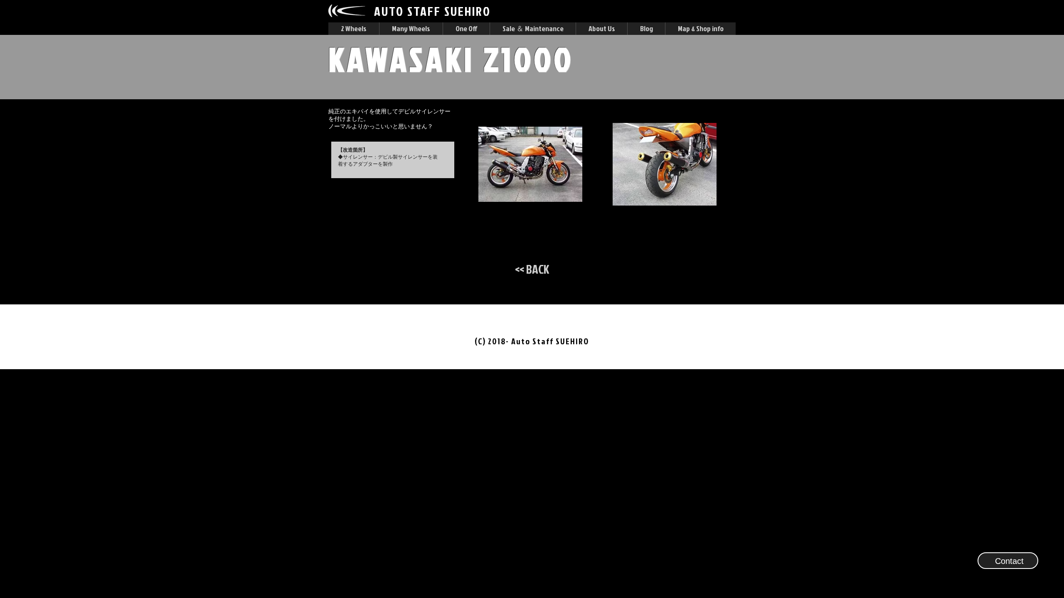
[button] (353, 28)
